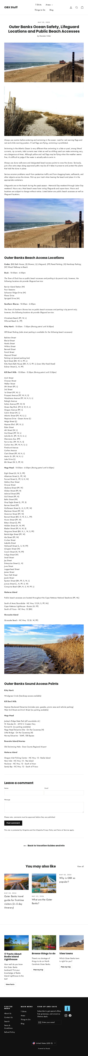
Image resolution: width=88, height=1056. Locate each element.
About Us (7, 1013)
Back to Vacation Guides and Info (46, 845)
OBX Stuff (10, 7)
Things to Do (40, 10)
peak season (42, 185)
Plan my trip (38, 970)
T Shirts (38, 4)
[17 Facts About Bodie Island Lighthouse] (16, 942)
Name (6, 788)
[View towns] (71, 942)
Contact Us (8, 1017)
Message (7, 800)
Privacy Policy (48, 830)
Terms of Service (63, 830)
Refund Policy (9, 1032)
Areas (48, 4)
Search (7, 1021)
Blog (51, 10)
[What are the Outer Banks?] (44, 883)
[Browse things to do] (44, 942)
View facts (10, 984)
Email (46, 788)
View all (80, 866)
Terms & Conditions (8, 1026)
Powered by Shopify (44, 1048)
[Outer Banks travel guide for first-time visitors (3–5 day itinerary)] (16, 882)
